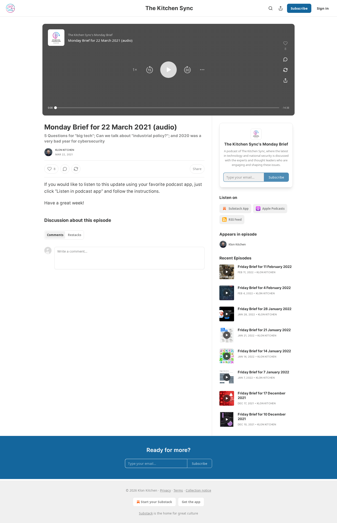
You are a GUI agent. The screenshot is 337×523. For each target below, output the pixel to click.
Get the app (191, 502)
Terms (178, 490)
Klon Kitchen (64, 149)
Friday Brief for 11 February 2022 (265, 266)
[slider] (167, 107)
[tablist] (64, 234)
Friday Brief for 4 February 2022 (264, 288)
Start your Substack (156, 502)
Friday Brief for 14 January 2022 (264, 351)
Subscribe (299, 8)
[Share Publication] (280, 8)
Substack (146, 513)
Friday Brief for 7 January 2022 (263, 372)
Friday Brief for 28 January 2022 (264, 309)
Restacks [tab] (74, 235)
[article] (256, 272)
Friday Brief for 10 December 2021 (262, 416)
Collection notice (198, 490)
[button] (135, 69)
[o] (226, 271)
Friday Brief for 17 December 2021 (261, 395)
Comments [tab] (55, 235)
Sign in (323, 8)
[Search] (270, 8)
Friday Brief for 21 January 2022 (264, 330)
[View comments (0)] (285, 59)
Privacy (165, 490)
